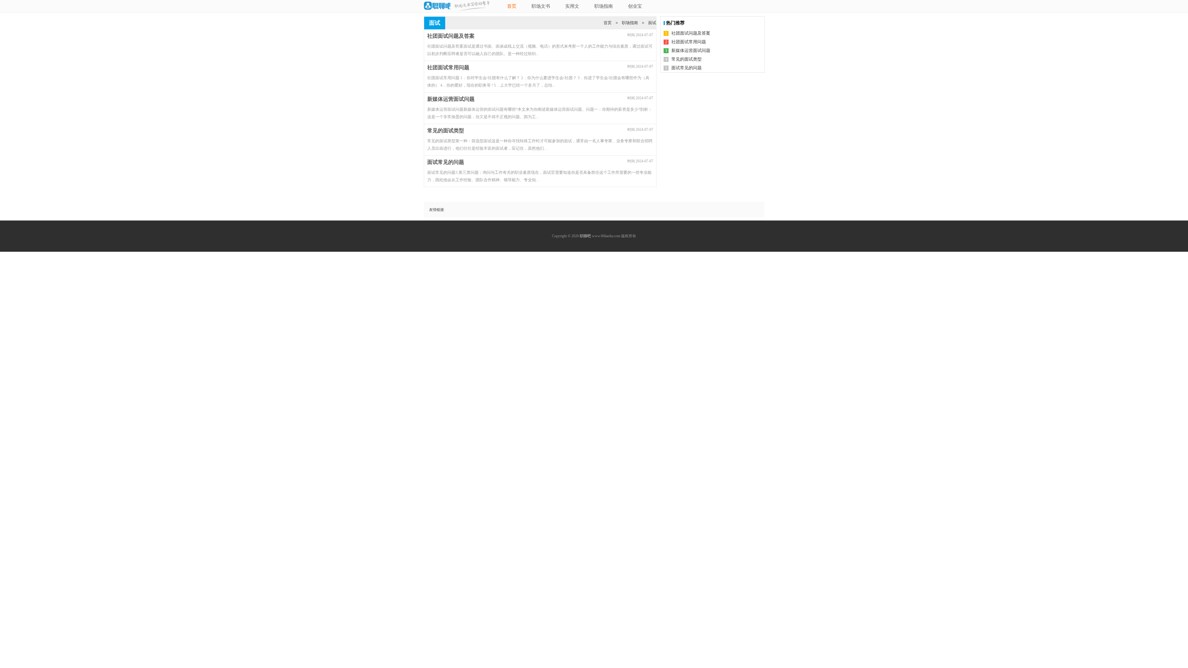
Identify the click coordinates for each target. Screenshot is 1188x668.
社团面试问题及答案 (690, 33)
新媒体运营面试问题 (690, 50)
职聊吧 (585, 236)
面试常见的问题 (686, 68)
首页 (511, 6)
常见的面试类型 (686, 59)
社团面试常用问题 (688, 42)
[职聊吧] (437, 6)
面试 (652, 22)
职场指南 (603, 6)
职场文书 (541, 6)
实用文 (572, 6)
